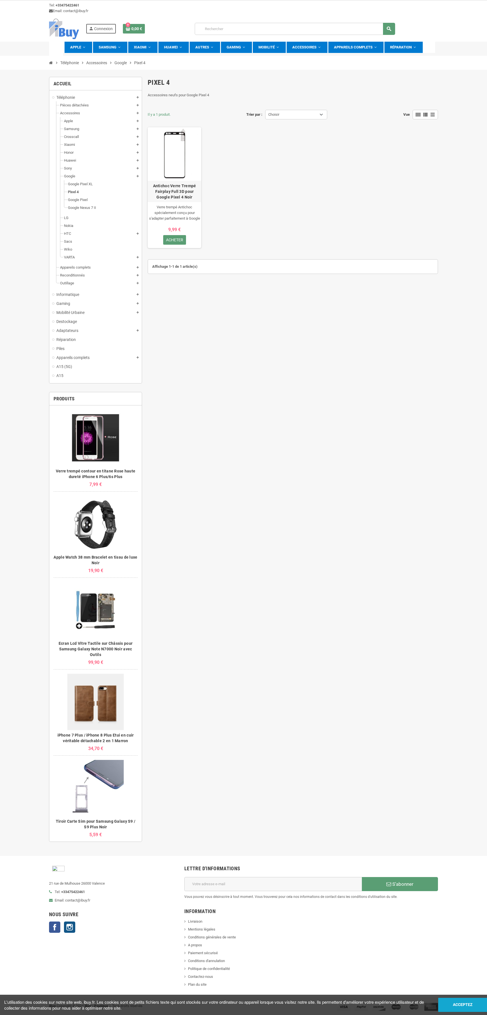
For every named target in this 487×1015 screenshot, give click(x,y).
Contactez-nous (200, 976)
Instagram (69, 927)
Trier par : (254, 114)
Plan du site (197, 984)
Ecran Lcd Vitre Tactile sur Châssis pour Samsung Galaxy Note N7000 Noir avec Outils (95, 649)
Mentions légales (201, 929)
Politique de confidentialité (209, 969)
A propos (195, 945)
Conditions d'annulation (206, 961)
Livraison (195, 921)
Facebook (54, 927)
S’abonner (402, 884)
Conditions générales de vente (212, 937)
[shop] (64, 28)
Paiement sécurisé (203, 953)
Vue (406, 114)
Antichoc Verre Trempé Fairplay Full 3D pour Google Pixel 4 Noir (174, 191)
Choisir (273, 114)
